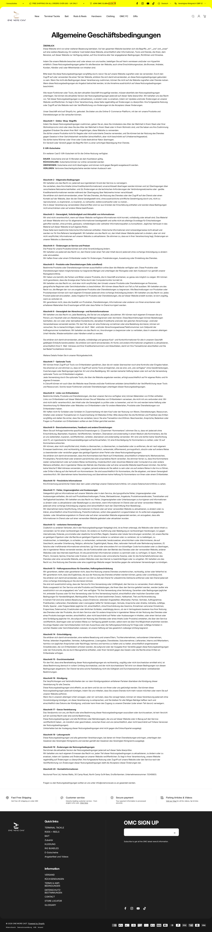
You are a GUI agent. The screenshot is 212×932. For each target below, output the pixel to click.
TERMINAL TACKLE (54, 827)
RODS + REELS (52, 831)
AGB (34, 927)
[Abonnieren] (174, 832)
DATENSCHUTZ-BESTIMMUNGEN (53, 891)
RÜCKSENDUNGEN (54, 879)
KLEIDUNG (50, 844)
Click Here (84, 803)
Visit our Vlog (171, 801)
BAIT (47, 836)
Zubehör (49, 840)
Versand (40, 927)
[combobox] (165, 3)
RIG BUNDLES (52, 848)
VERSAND (50, 874)
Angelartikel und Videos (56, 856)
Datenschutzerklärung (24, 927)
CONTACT (50, 896)
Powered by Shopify (36, 923)
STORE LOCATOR (53, 901)
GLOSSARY (50, 905)
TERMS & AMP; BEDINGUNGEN (52, 884)
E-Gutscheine (51, 852)
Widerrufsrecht (11, 927)
